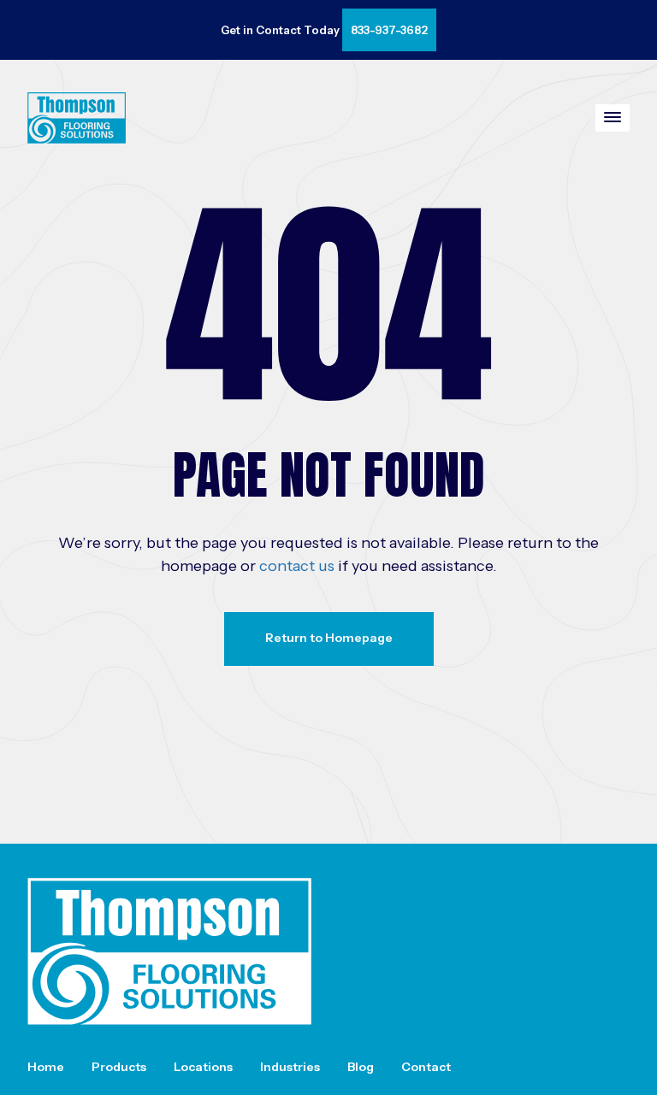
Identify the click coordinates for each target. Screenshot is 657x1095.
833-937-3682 (389, 30)
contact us (296, 565)
